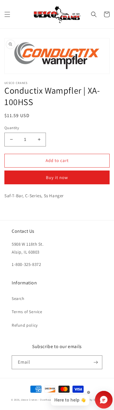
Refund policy (25, 325)
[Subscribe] (95, 362)
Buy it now (57, 177)
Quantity (11, 127)
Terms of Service (27, 311)
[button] (7, 14)
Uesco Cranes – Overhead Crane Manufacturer (49, 399)
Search (18, 298)
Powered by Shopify (90, 399)
